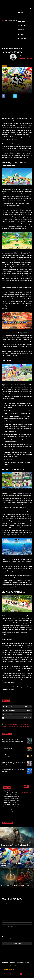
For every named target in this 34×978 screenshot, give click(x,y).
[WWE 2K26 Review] (29, 748)
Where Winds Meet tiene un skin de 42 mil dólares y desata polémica (13, 763)
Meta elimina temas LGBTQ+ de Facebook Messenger (13, 771)
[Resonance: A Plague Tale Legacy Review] (17, 837)
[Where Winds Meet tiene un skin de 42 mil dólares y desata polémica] (29, 763)
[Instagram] (10, 974)
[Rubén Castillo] (15, 57)
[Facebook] (4, 974)
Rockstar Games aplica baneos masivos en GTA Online (13, 756)
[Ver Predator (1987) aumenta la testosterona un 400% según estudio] (29, 741)
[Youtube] (21, 974)
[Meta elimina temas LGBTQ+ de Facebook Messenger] (29, 771)
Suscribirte (27, 717)
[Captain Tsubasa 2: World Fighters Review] (17, 858)
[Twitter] (15, 974)
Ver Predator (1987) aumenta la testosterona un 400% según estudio (12, 741)
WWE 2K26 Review (7, 748)
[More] (26, 96)
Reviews (4, 66)
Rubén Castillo (26, 58)
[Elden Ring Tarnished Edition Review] (17, 878)
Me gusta (28, 706)
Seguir (29, 710)
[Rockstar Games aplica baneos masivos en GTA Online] (29, 756)
